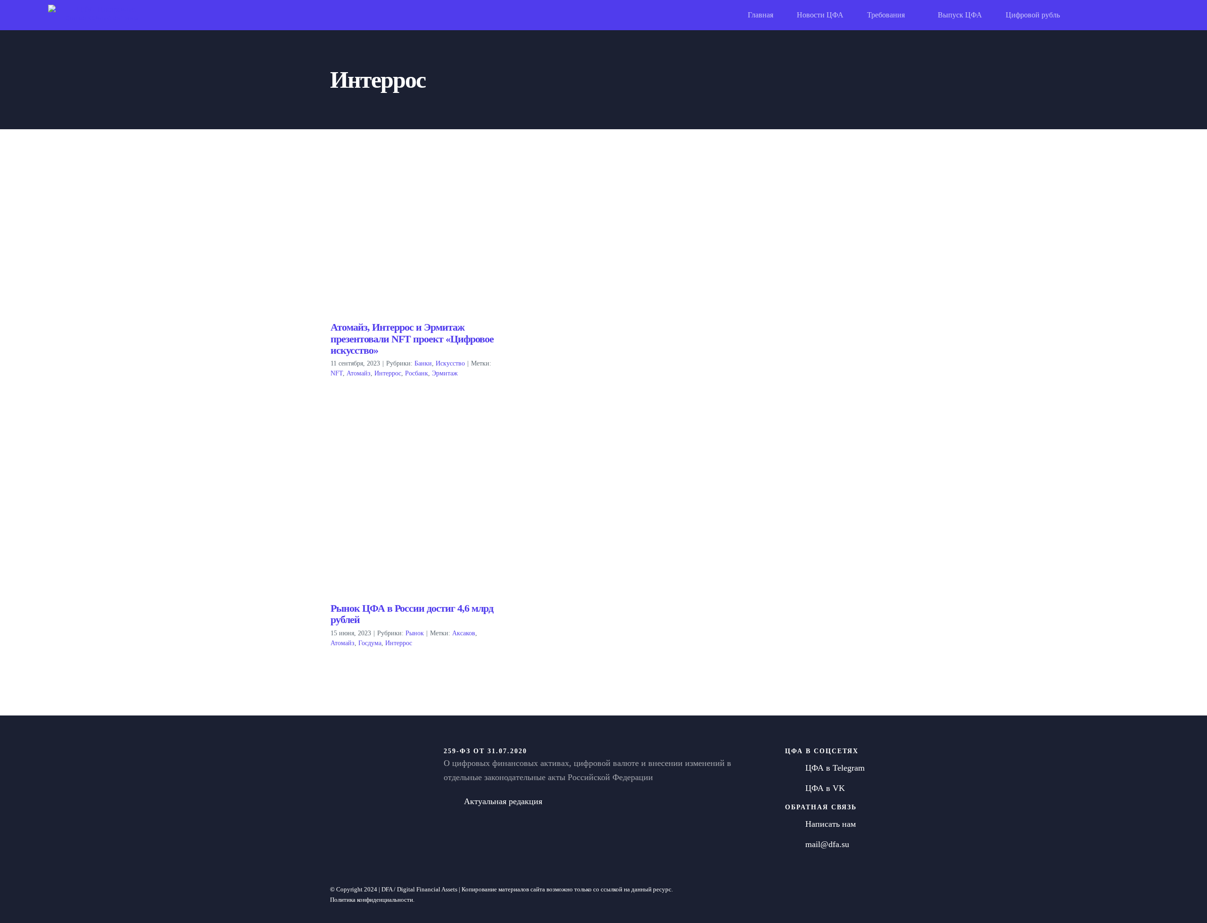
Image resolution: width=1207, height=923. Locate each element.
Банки (423, 363)
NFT (337, 373)
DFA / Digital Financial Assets (419, 889)
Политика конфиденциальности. (372, 899)
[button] (1154, 15)
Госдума (369, 643)
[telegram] (815, 894)
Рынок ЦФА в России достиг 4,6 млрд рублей (412, 613)
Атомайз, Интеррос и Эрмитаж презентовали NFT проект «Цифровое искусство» (412, 338)
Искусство (450, 363)
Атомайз (359, 373)
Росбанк (416, 373)
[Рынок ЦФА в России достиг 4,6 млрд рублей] (413, 517)
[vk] (831, 894)
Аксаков (463, 633)
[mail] (847, 894)
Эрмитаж (445, 373)
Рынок (414, 633)
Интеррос (387, 373)
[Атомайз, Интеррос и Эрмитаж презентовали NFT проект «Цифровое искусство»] (413, 236)
